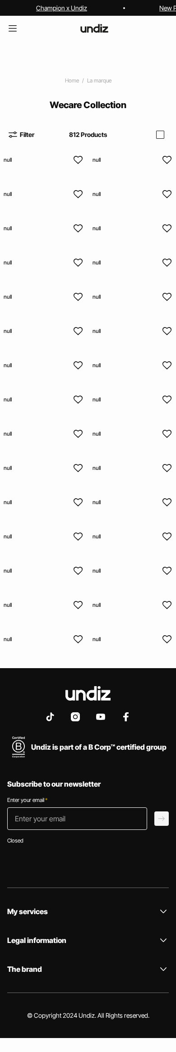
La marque (99, 80)
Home (72, 80)
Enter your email (27, 800)
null (8, 159)
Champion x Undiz (61, 8)
